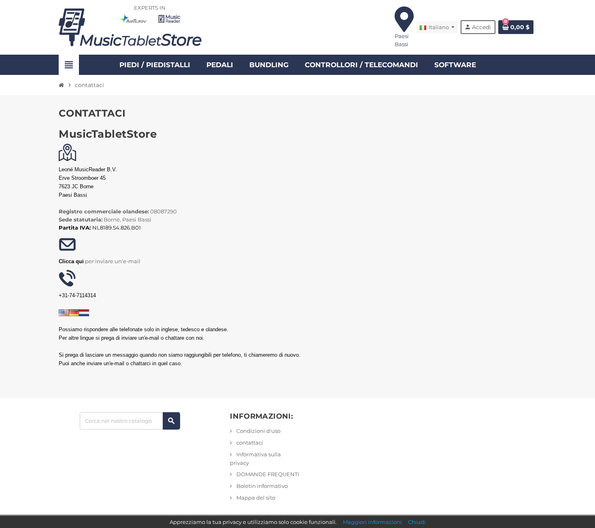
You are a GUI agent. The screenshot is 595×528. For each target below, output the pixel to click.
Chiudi (417, 522)
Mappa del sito (255, 497)
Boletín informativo (261, 486)
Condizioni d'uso (257, 431)
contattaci (249, 442)
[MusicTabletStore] (130, 26)
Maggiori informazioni (372, 522)
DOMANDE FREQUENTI (267, 474)
